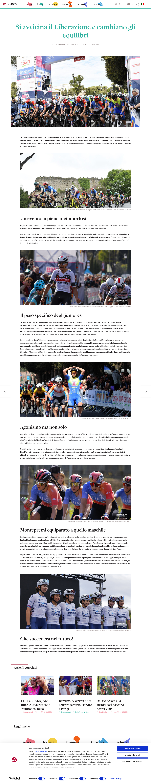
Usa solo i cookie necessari (132, 761)
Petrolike (79, 328)
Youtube (128, 4)
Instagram (115, 4)
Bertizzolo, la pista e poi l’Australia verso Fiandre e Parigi (75, 705)
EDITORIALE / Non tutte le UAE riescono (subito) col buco (35, 705)
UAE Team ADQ (46, 543)
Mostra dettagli (116, 779)
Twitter (120, 4)
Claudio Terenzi (55, 137)
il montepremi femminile (84, 546)
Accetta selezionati (132, 755)
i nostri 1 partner (40, 751)
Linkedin (133, 4)
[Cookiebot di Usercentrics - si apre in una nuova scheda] (14, 778)
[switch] (62, 778)
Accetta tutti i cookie (132, 749)
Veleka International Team (87, 322)
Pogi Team (108, 328)
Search (137, 4)
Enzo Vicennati (28, 712)
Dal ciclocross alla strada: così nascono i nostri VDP (111, 705)
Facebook (124, 4)
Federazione (25, 349)
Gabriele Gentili (60, 44)
